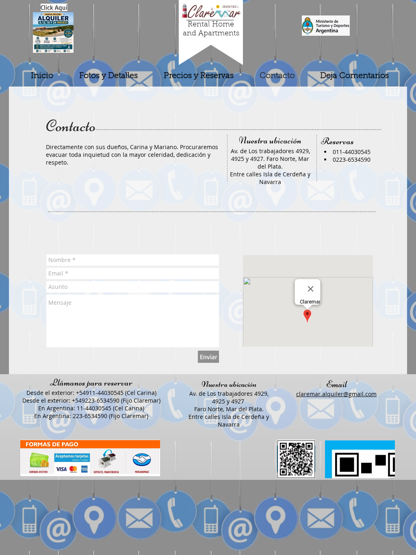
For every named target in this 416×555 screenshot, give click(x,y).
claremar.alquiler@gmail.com (336, 394)
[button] (54, 7)
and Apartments (211, 33)
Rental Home (211, 24)
